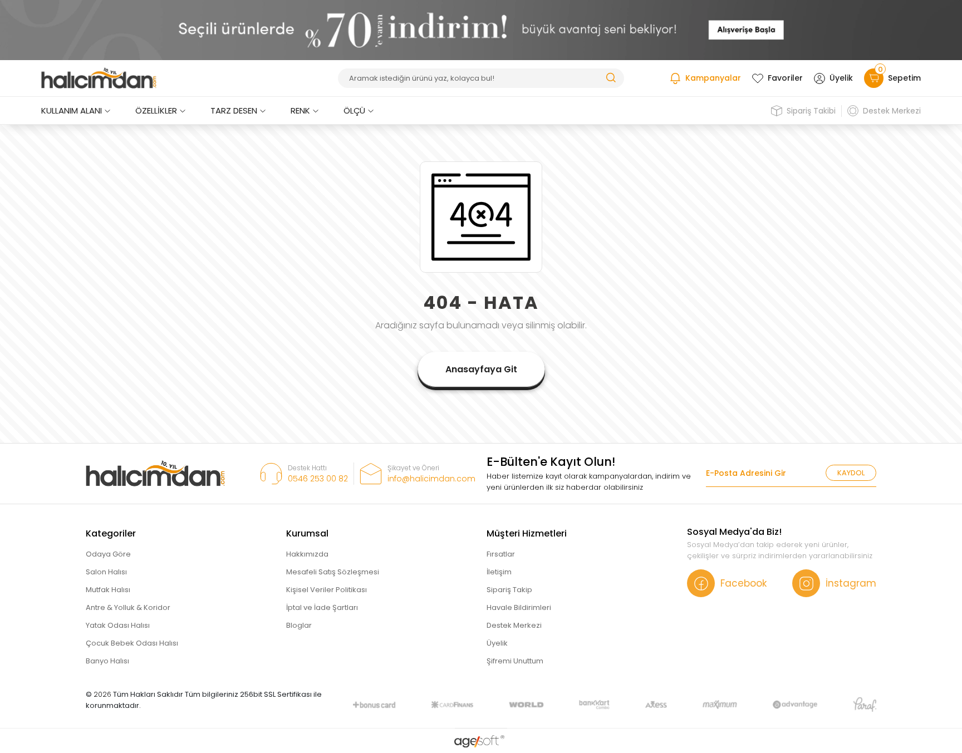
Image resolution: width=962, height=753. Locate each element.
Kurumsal (307, 533)
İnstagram (851, 583)
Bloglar (299, 625)
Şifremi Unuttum (515, 661)
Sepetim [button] (899, 75)
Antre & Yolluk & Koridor (128, 607)
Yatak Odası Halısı (118, 625)
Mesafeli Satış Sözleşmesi (332, 572)
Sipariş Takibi (811, 110)
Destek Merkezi (892, 110)
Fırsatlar (501, 554)
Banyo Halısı (107, 661)
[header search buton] (611, 76)
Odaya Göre (108, 554)
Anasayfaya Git (481, 369)
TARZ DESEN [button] (233, 110)
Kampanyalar (713, 77)
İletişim (499, 572)
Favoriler (785, 77)
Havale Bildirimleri (519, 607)
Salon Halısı (106, 572)
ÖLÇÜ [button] (354, 110)
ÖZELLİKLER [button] (156, 110)
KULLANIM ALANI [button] (71, 110)
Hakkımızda (307, 554)
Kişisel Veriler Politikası (326, 589)
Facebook (743, 583)
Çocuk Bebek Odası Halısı (132, 643)
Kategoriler (111, 533)
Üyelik (841, 77)
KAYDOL (851, 472)
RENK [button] (300, 110)
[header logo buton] (98, 78)
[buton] (481, 29)
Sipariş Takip (509, 589)
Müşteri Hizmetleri (527, 533)
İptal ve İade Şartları (322, 607)
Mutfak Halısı (108, 589)
